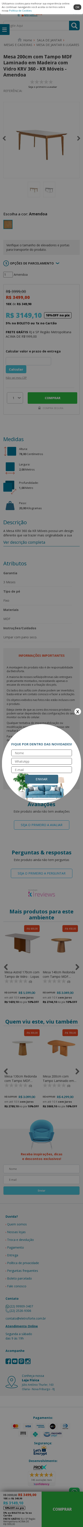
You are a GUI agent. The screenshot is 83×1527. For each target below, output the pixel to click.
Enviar (41, 779)
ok (77, 7)
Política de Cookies (20, 10)
